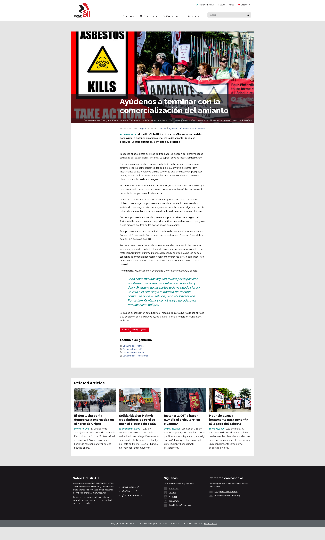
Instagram (174, 501)
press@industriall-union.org (227, 496)
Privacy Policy (210, 523)
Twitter (172, 492)
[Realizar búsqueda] (248, 15)
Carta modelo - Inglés (133, 349)
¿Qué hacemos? (129, 491)
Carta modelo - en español (135, 356)
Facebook (173, 488)
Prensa (231, 5)
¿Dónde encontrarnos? (132, 495)
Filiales (221, 5)
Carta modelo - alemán (133, 352)
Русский (173, 128)
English (142, 128)
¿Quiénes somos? (130, 487)
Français (162, 128)
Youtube (173, 497)
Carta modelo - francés (133, 346)
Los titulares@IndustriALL (181, 505)
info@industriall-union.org (226, 491)
